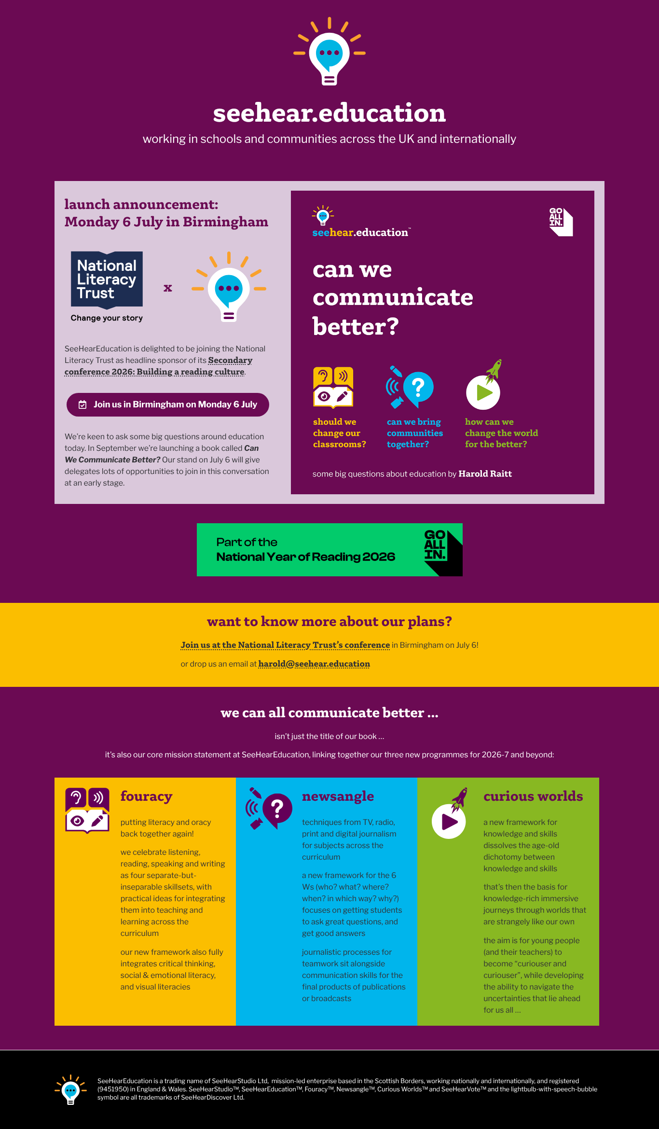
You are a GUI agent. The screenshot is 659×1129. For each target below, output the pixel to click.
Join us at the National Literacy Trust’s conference (285, 644)
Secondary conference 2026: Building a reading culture (159, 365)
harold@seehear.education (315, 663)
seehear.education (329, 112)
